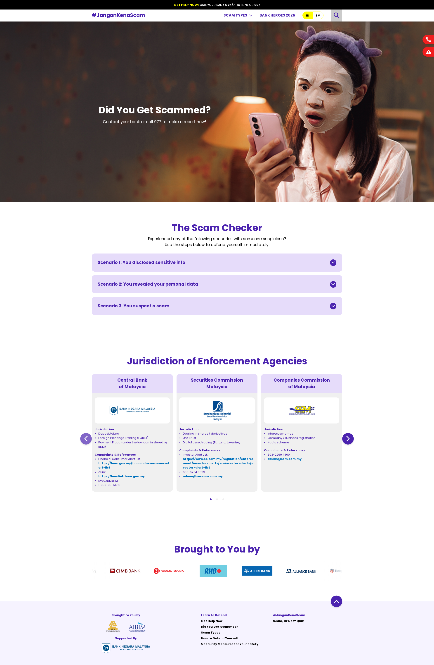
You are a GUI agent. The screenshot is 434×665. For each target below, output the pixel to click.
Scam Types (210, 632)
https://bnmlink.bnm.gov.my (121, 476)
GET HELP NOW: (186, 4)
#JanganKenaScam (118, 15)
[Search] (336, 16)
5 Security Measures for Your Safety (229, 644)
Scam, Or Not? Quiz (288, 621)
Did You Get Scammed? (219, 627)
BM (318, 15)
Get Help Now (211, 621)
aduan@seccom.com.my (203, 476)
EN (307, 15)
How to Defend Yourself (219, 638)
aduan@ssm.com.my (285, 459)
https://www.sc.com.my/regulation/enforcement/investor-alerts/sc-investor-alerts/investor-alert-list (218, 463)
